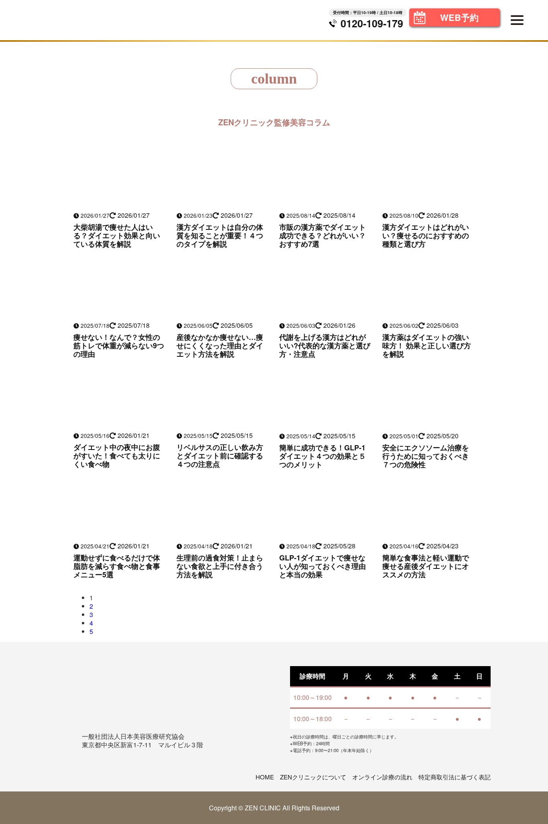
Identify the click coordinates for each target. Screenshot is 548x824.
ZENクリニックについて (313, 777)
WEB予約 (459, 17)
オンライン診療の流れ (382, 777)
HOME (265, 777)
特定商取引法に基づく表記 (454, 777)
